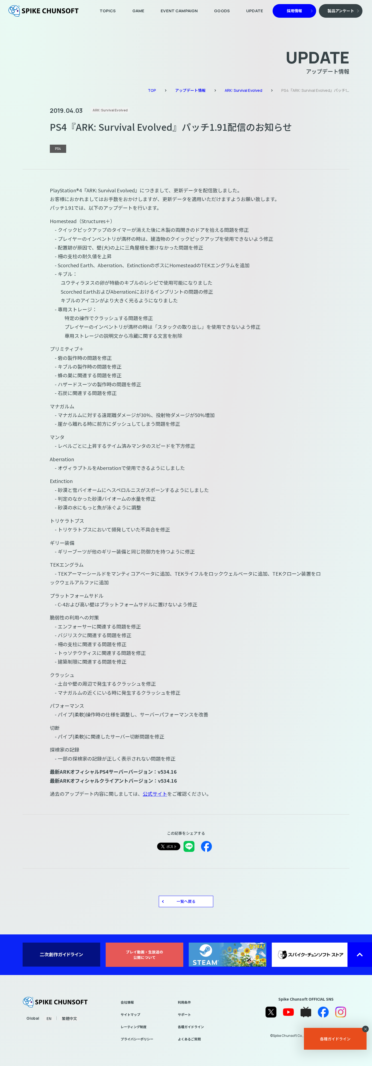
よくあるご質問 (189, 1039)
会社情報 (127, 1002)
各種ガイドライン (191, 1026)
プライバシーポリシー (137, 1039)
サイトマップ (130, 1014)
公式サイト (155, 793)
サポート (184, 1014)
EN (49, 1018)
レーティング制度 (134, 1026)
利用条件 (184, 1002)
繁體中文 (69, 1018)
